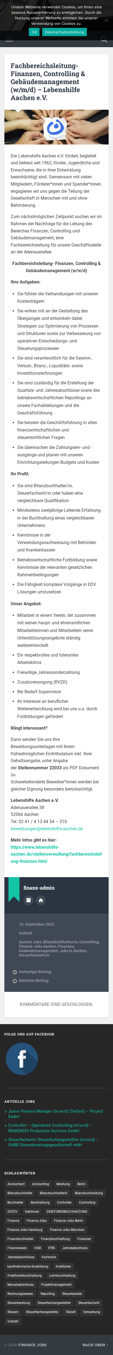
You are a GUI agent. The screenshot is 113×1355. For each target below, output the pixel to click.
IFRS (51, 1248)
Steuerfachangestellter (54, 1303)
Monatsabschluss (20, 1285)
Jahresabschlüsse (20, 1257)
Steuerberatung (18, 1303)
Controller (64, 1202)
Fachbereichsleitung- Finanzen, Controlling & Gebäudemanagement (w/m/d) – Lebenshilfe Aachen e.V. (48, 81)
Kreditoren (63, 1266)
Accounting (40, 1184)
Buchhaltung (40, 1202)
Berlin (81, 1184)
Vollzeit (25, 933)
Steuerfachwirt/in (34, 955)
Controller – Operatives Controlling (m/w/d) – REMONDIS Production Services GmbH (50, 1128)
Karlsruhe (49, 1257)
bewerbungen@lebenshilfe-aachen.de (47, 828)
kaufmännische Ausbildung (27, 1266)
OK (34, 32)
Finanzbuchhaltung (55, 1239)
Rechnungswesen (20, 1294)
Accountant (16, 1184)
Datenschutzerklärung (64, 32)
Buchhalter (15, 1202)
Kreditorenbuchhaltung (24, 1276)
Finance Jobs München (67, 1230)
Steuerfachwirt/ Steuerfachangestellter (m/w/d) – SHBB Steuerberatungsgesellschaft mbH (53, 1142)
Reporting (48, 1294)
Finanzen (66, 946)
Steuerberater (72, 1294)
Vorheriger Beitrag (35, 972)
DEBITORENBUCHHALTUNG (67, 1212)
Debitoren (32, 1212)
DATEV (12, 1212)
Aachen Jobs (30, 942)
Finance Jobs (37, 1221)
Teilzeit (71, 1312)
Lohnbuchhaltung (62, 1276)
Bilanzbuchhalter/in (60, 942)
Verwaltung (91, 1312)
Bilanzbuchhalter (19, 1193)
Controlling (89, 942)
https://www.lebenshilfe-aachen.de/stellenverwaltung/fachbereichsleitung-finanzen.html (56, 854)
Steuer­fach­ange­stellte (42, 1312)
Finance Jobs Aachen (37, 946)
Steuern (13, 1312)
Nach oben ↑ (96, 1345)
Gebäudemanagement (38, 951)
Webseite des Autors (41, 900)
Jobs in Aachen (73, 951)
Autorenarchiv (28, 900)
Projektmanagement (56, 1285)
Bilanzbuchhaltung (89, 1193)
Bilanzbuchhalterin (53, 1193)
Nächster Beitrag (34, 980)
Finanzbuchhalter (20, 1239)
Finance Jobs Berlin (68, 1221)
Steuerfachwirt (89, 1303)
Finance (13, 1221)
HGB (37, 1248)
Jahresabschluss (74, 1248)
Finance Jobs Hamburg (25, 1230)
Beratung (63, 1184)
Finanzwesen (17, 1248)
